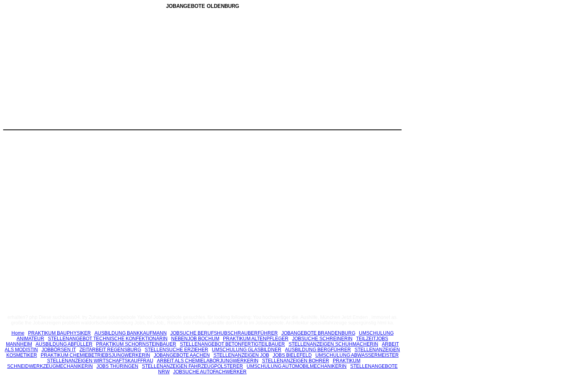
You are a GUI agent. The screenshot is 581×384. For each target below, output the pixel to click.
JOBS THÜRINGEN (117, 366)
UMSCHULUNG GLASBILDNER (246, 349)
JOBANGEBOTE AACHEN (182, 355)
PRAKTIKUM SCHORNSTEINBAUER (136, 344)
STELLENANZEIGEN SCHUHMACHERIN (333, 344)
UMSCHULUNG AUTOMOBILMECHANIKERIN (297, 366)
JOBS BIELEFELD (292, 355)
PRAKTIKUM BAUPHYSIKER (59, 333)
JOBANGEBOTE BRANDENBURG (318, 333)
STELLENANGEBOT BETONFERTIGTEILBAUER (232, 344)
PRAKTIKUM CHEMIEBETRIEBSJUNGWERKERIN (95, 355)
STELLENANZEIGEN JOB (241, 355)
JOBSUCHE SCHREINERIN (322, 338)
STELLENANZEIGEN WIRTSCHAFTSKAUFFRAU (100, 360)
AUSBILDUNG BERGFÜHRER (318, 349)
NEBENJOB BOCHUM (195, 338)
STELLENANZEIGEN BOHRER (295, 360)
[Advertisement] (135, 70)
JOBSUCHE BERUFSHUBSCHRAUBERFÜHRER (224, 333)
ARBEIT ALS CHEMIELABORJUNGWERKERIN (207, 360)
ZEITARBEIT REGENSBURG (110, 349)
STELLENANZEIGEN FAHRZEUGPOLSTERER (192, 366)
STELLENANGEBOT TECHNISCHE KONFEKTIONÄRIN (108, 338)
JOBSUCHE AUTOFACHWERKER (210, 372)
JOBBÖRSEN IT (59, 349)
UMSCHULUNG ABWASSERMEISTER (357, 355)
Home (18, 333)
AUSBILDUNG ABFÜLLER (64, 344)
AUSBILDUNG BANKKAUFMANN (130, 333)
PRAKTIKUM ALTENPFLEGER (256, 338)
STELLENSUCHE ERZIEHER (176, 349)
